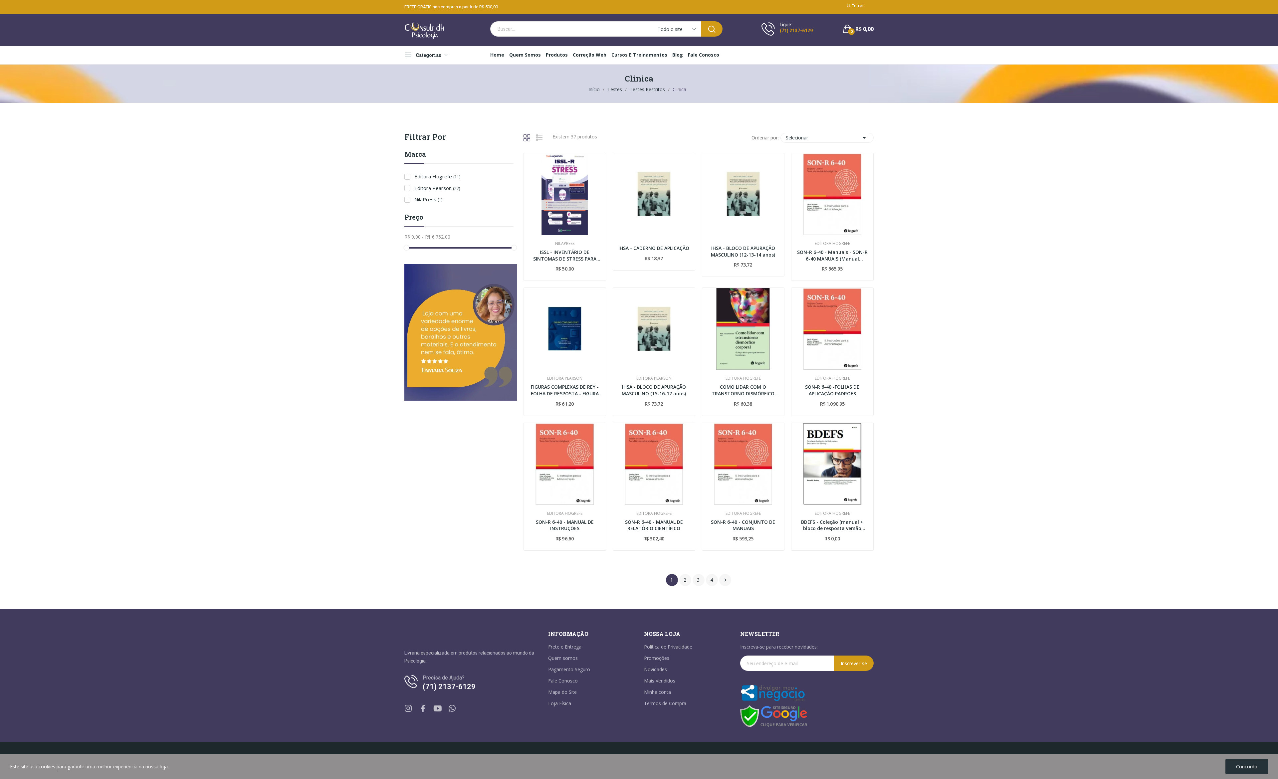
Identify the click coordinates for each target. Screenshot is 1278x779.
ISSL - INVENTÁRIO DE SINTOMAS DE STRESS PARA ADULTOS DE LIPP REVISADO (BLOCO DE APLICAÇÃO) (564, 255)
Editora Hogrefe (437, 176)
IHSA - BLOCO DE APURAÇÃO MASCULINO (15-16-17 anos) (654, 390)
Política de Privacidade (668, 647)
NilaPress (428, 199)
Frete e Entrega (564, 647)
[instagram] (408, 708)
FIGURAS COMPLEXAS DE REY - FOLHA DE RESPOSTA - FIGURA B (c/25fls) (565, 390)
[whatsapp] (452, 708)
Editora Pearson (437, 188)
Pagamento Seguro (569, 669)
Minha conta (657, 692)
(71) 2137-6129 (796, 30)
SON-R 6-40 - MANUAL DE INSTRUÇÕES (565, 525)
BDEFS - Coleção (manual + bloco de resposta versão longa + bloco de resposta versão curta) (832, 525)
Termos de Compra (665, 703)
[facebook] (423, 708)
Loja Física (559, 703)
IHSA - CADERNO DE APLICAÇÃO (653, 248)
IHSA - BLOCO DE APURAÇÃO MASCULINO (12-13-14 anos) (743, 251)
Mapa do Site (562, 692)
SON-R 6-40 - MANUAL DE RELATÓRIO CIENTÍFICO (654, 525)
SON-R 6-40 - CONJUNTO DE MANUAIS (743, 525)
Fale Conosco (563, 681)
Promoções (656, 658)
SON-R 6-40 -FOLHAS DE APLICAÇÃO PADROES (832, 390)
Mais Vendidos (659, 681)
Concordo (1246, 766)
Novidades (655, 669)
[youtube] (438, 708)
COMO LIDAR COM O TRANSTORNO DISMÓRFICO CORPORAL (743, 390)
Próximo (725, 580)
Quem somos (563, 658)
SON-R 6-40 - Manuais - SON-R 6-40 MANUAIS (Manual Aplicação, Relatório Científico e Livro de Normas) (832, 255)
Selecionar (827, 138)
